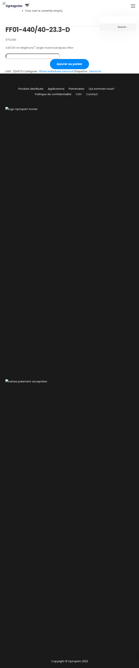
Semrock (95, 71)
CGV (79, 94)
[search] (118, 27)
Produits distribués (30, 89)
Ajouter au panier (69, 64)
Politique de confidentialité (53, 94)
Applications (56, 89)
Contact (92, 94)
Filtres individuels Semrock (56, 71)
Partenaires (76, 89)
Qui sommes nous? (101, 89)
